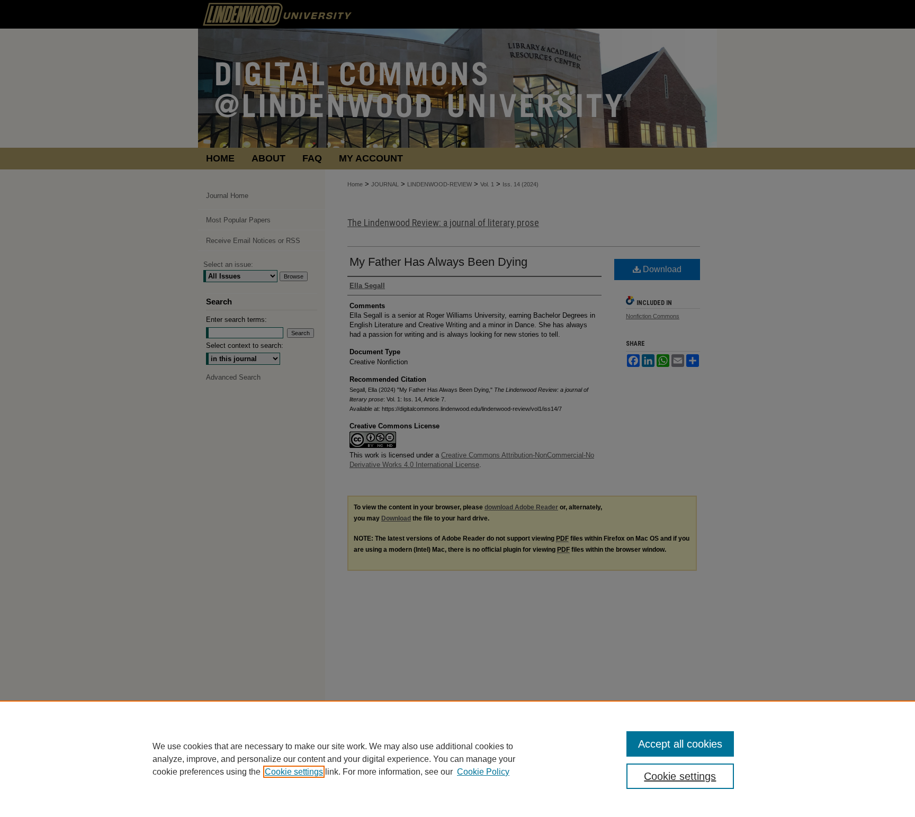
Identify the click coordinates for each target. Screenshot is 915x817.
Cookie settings (294, 771)
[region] (457, 759)
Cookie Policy (483, 771)
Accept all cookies (680, 744)
